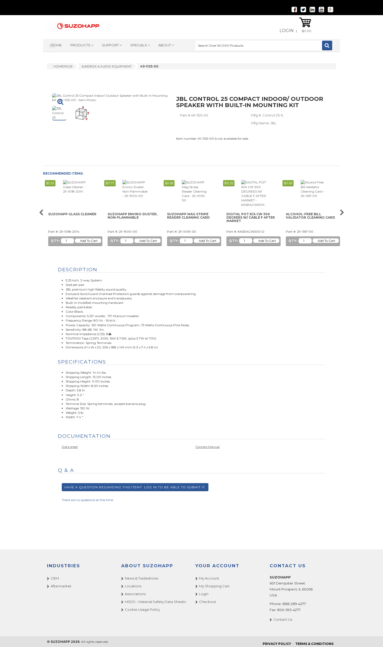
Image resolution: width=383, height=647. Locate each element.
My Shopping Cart (214, 586)
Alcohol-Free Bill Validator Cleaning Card (310, 215)
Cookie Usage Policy (142, 609)
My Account (209, 578)
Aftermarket (61, 586)
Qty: (55, 241)
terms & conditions (314, 644)
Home (56, 45)
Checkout (207, 602)
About (165, 45)
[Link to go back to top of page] (372, 636)
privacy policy (277, 644)
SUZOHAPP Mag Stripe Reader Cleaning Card (188, 215)
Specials (139, 45)
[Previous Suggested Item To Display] (41, 213)
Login (287, 30)
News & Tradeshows (141, 578)
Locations (133, 586)
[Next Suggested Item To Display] (342, 213)
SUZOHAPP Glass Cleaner (72, 214)
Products (80, 45)
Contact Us (282, 619)
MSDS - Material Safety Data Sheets (155, 602)
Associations (135, 594)
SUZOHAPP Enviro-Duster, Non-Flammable (132, 215)
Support (111, 45)
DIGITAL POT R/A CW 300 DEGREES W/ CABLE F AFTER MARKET (250, 217)
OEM (55, 578)
